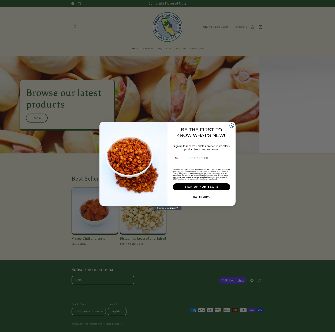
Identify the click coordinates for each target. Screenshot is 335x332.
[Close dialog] (232, 126)
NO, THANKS (201, 197)
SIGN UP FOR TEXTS (202, 186)
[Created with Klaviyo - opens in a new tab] (167, 208)
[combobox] (178, 158)
